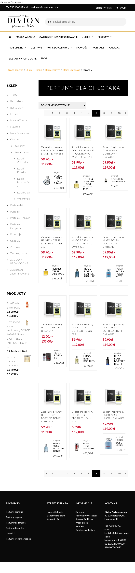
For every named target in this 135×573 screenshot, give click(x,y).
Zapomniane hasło (56, 515)
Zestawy (36, 47)
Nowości (82, 47)
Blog (44, 58)
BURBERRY (17, 107)
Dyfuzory (15, 113)
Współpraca (82, 522)
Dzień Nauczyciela (23, 182)
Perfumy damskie (14, 512)
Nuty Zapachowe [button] (57, 47)
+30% (13, 94)
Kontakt (98, 47)
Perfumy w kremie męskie (18, 538)
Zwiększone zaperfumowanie (58, 37)
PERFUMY (103, 37)
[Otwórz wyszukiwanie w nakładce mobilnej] (85, 21)
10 (119, 113)
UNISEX (86, 37)
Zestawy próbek (19, 253)
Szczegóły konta (104, 7)
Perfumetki (16, 205)
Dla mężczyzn (52, 69)
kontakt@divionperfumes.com (43, 7)
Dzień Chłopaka (71, 69)
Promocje (15, 234)
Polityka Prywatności (86, 515)
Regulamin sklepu (84, 519)
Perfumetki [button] (16, 47)
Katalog (114, 47)
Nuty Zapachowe (20, 132)
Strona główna (15, 69)
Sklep (29, 69)
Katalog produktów (85, 530)
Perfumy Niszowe (20, 217)
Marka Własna (25, 37)
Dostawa (80, 512)
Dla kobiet (19, 145)
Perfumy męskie (14, 517)
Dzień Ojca (23, 192)
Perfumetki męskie (15, 528)
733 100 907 (16, 7)
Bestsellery (16, 101)
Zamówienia (53, 519)
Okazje (38, 69)
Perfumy (15, 211)
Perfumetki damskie (16, 522)
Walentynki (23, 198)
